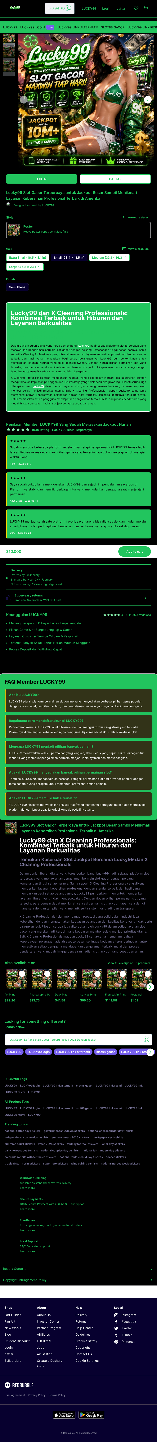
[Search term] (69, 8)
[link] (14, 1052)
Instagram (129, 1315)
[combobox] (59, 8)
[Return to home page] (23, 8)
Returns (80, 1321)
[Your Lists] (136, 8)
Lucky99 (83, 345)
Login (9, 1347)
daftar (9, 1354)
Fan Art (10, 1321)
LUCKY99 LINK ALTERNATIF (77, 27)
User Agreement (15, 1395)
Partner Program (49, 1328)
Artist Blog (44, 1354)
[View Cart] (146, 8)
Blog (8, 1334)
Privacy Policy (37, 1395)
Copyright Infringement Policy (25, 1280)
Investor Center (48, 1321)
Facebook (129, 1322)
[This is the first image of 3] (24, 100)
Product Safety (86, 1341)
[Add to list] (22, 974)
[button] (9, 37)
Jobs (40, 1347)
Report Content (14, 1269)
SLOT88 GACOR (112, 27)
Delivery (81, 1315)
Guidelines (82, 1334)
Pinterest (128, 1341)
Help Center (84, 1328)
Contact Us (83, 1354)
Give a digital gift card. (48, 584)
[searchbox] (78, 1039)
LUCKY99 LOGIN (36, 27)
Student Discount (17, 1341)
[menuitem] (10, 27)
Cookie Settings (87, 1360)
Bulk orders (13, 1360)
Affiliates (43, 1334)
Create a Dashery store (49, 1363)
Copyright (82, 1347)
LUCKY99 (10, 27)
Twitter (127, 1328)
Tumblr (127, 1335)
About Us (44, 1315)
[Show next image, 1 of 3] (148, 100)
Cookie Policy (57, 1395)
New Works (13, 1328)
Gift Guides (13, 1315)
